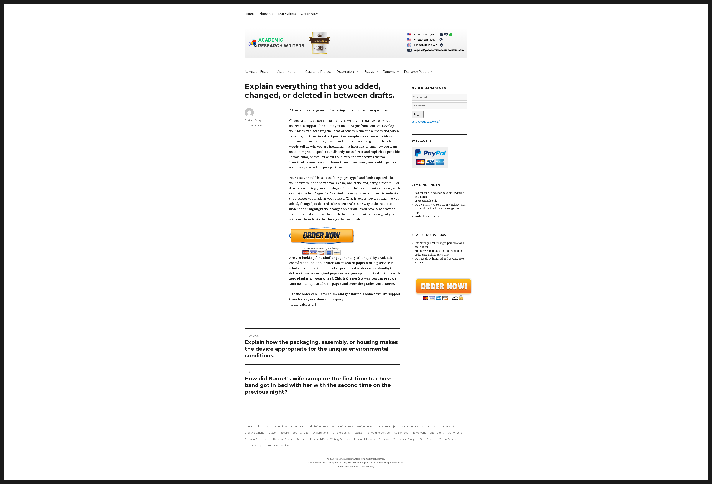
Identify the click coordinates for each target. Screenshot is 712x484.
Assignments (286, 71)
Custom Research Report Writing (289, 432)
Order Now (309, 14)
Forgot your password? (426, 121)
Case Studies (410, 426)
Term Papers (427, 439)
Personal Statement (257, 439)
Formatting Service (378, 432)
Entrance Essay (341, 432)
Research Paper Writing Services (330, 439)
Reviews (384, 439)
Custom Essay (253, 120)
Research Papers (416, 71)
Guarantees (401, 432)
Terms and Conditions (278, 445)
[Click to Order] (344, 241)
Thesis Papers (448, 439)
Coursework (447, 426)
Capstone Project (318, 71)
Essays (369, 71)
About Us (266, 14)
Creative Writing (254, 432)
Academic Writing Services (288, 426)
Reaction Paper (282, 439)
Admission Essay (256, 71)
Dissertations (345, 71)
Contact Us (428, 426)
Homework (419, 432)
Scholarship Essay (404, 439)
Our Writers (287, 14)
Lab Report (437, 432)
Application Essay (342, 426)
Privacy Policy (253, 445)
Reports (389, 71)
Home (249, 14)
